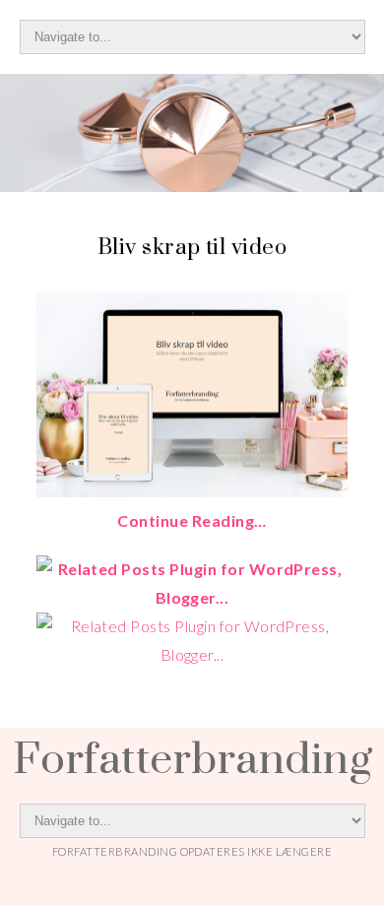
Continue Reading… (191, 520)
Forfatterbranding (192, 757)
